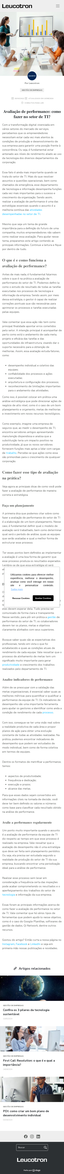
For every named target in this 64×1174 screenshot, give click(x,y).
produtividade (10, 665)
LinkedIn (35, 944)
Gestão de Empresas (32, 90)
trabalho (11, 453)
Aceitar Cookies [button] (43, 598)
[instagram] (32, 1136)
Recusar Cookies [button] (21, 598)
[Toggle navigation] (58, 6)
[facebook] (26, 1136)
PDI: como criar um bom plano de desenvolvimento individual (26, 1113)
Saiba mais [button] (17, 589)
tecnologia (8, 894)
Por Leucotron (32, 83)
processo (47, 712)
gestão (51, 617)
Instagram (8, 944)
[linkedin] (38, 1136)
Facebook (21, 944)
